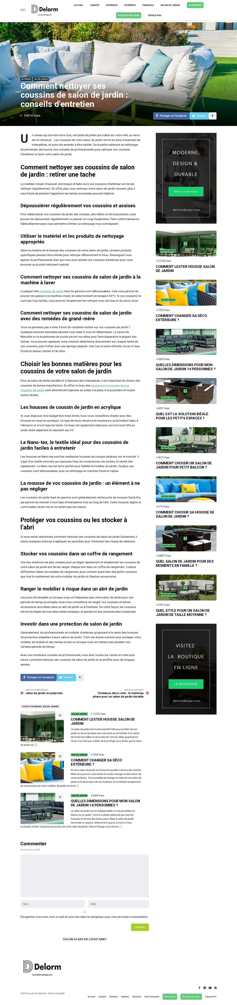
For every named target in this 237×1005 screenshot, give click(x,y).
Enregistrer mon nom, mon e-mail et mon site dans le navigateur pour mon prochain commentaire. (84, 916)
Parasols (148, 5)
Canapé (94, 5)
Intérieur (130, 5)
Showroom (195, 5)
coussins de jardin (52, 291)
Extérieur (111, 5)
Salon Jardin (41, 79)
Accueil (78, 5)
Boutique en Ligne (128, 15)
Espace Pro (154, 15)
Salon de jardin (170, 5)
